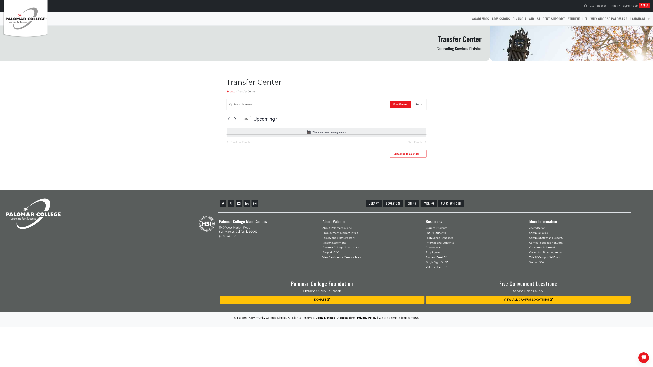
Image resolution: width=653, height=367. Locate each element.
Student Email (435, 257)
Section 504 (536, 262)
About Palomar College (337, 228)
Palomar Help (435, 267)
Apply (645, 5)
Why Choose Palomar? (608, 18)
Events (231, 91)
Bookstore (393, 203)
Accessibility (346, 317)
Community (433, 247)
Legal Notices (325, 317)
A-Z (592, 6)
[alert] (326, 132)
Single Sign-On (435, 262)
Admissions (501, 18)
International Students (440, 242)
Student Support (551, 18)
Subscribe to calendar (406, 153)
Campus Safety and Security (546, 237)
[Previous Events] (229, 119)
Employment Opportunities (340, 232)
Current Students (436, 228)
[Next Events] (235, 119)
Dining (412, 203)
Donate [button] (320, 299)
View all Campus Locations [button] (527, 299)
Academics (480, 18)
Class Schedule (451, 203)
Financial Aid (523, 18)
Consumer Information (543, 247)
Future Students (436, 232)
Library (614, 6)
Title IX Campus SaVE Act (544, 257)
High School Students (439, 237)
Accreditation (537, 228)
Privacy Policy (366, 317)
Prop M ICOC (330, 252)
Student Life (578, 18)
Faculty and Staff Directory (338, 237)
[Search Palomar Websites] (586, 6)
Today (245, 118)
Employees (433, 252)
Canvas (602, 6)
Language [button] (638, 18)
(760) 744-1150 (228, 236)
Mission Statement (334, 242)
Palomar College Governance (340, 247)
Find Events (400, 104)
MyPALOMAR (630, 6)
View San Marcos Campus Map (341, 257)
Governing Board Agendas (545, 252)
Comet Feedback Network (546, 242)
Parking (428, 203)
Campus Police (538, 232)
